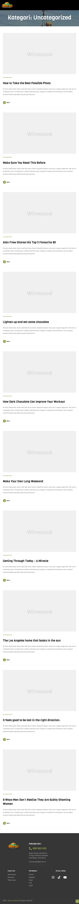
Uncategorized (7, 77)
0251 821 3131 (39, 848)
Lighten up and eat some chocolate (26, 322)
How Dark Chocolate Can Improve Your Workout (34, 402)
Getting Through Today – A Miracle (25, 561)
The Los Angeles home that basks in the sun (32, 640)
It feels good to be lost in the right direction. (31, 720)
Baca (8, 102)
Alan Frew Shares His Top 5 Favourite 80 (29, 242)
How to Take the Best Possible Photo (27, 83)
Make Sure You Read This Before (24, 163)
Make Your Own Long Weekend (23, 481)
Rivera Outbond (13, 900)
